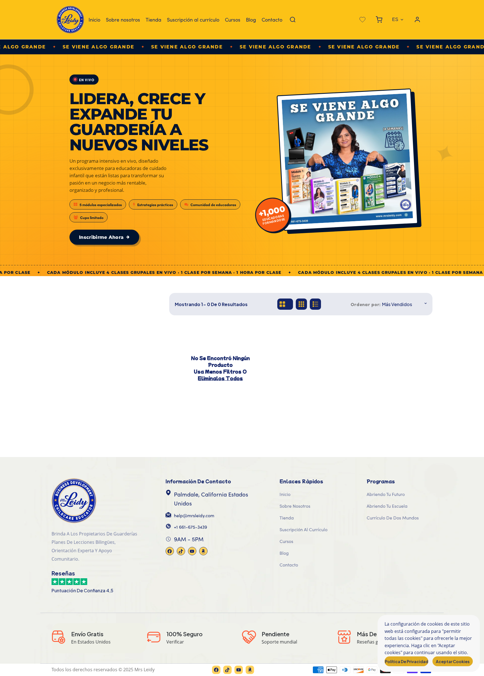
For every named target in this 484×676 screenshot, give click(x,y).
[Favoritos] (362, 19)
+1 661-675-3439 (190, 527)
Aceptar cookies (452, 661)
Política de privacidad (406, 661)
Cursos (232, 19)
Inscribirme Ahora (101, 237)
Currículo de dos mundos (393, 518)
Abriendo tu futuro (386, 494)
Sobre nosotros (123, 19)
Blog (251, 19)
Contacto (272, 19)
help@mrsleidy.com (194, 515)
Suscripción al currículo (193, 19)
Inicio (94, 19)
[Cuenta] (417, 19)
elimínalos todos (220, 378)
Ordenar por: (366, 304)
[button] (379, 19)
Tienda (153, 19)
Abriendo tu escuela (387, 506)
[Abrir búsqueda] (293, 19)
